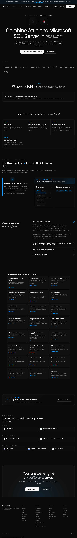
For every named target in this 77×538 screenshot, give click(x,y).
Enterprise (38, 510)
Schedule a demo (32, 489)
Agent (23, 510)
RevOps (37, 516)
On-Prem (24, 516)
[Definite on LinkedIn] (71, 533)
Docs (50, 508)
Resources (47, 6)
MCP (23, 512)
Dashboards (51, 512)
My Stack (51, 514)
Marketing (38, 518)
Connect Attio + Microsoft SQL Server (32, 51)
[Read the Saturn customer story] (7, 67)
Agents (20, 6)
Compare (24, 520)
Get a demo (70, 6)
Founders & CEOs (39, 512)
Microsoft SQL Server (45, 15)
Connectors (28, 15)
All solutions (38, 508)
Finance (37, 514)
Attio (35, 15)
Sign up (62, 6)
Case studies (66, 510)
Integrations (28, 6)
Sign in (55, 6)
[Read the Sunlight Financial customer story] (21, 67)
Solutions (40, 6)
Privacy (64, 512)
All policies (65, 516)
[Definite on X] (74, 533)
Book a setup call (50, 51)
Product (37, 520)
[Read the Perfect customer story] (35, 67)
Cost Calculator (52, 516)
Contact (65, 508)
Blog (50, 510)
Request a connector (64, 399)
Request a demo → (38, 2)
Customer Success (40, 522)
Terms (64, 514)
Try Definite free (46, 489)
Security (51, 518)
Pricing (34, 6)
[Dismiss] (75, 2)
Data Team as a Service (40, 526)
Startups (37, 524)
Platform (14, 6)
